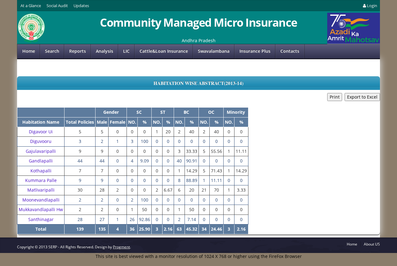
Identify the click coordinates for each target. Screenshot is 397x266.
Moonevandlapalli (41, 200)
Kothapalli (40, 171)
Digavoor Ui (41, 132)
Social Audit (57, 5)
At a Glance (30, 5)
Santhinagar (41, 219)
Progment (121, 247)
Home (28, 51)
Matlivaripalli (41, 190)
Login (372, 5)
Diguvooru (40, 141)
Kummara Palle (41, 180)
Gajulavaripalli (41, 151)
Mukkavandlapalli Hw (41, 209)
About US (372, 244)
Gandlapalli (41, 161)
